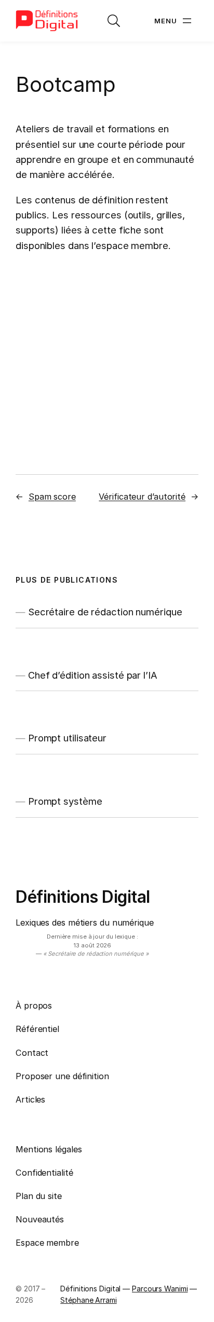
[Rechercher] (114, 21)
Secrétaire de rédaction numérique (105, 612)
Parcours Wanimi (160, 1288)
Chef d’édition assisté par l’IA (92, 675)
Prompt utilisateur (67, 738)
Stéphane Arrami (88, 1300)
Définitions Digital (83, 897)
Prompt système (65, 801)
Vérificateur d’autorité (142, 496)
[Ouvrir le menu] (174, 21)
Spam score (52, 496)
